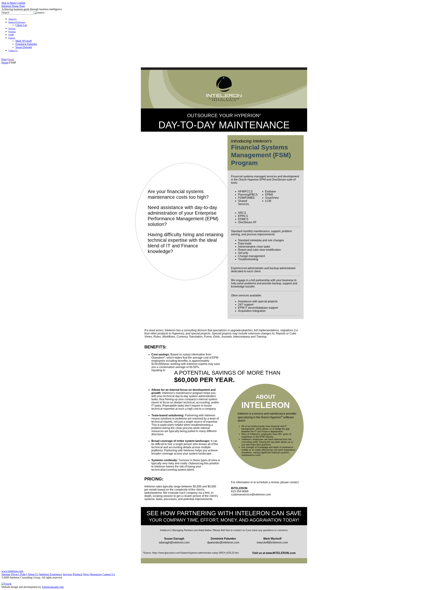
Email (10, 59)
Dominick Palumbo (26, 44)
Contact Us (13, 50)
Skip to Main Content (13, 2)
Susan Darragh (23, 47)
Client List (21, 25)
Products (12, 31)
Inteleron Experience (16, 22)
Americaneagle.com (53, 586)
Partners (11, 38)
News (86, 574)
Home (4, 62)
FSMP (11, 35)
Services (11, 28)
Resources (96, 574)
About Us (12, 19)
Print (4, 59)
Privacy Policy (19, 574)
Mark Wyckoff (23, 40)
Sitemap (5, 574)
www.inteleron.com (12, 571)
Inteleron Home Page (13, 6)
